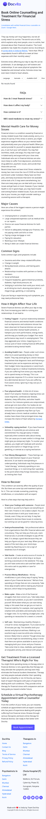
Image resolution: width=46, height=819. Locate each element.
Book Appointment (23, 727)
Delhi (25, 747)
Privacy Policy (7, 758)
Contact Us (6, 747)
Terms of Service (9, 754)
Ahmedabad (28, 758)
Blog (4, 751)
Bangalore (27, 743)
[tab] (23, 98)
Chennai (26, 754)
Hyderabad (27, 761)
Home (4, 743)
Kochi (25, 765)
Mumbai (26, 751)
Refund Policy (7, 761)
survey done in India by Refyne (15, 50)
